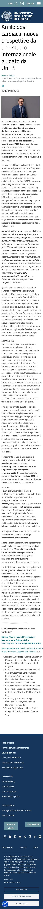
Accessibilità (7, 776)
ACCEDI (30, 3)
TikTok (35, 836)
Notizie (11, 75)
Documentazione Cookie (12, 882)
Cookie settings (9, 791)
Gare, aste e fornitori (11, 757)
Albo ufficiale (8, 742)
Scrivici (23, 847)
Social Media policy (11, 796)
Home (3, 75)
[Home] (17, 17)
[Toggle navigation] (39, 3)
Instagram (4, 836)
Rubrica (22, 3)
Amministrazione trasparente (15, 747)
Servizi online (8, 815)
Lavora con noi (9, 752)
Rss (40, 836)
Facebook (9, 836)
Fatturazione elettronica (13, 762)
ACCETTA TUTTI (21, 903)
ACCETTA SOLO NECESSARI (21, 896)
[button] (4, 904)
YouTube (20, 836)
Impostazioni (21, 889)
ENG (10, 3)
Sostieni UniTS (11, 826)
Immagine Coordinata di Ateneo (16, 810)
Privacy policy (8, 879)
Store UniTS (33, 824)
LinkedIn (14, 836)
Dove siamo (7, 847)
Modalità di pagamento (12, 767)
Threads (30, 836)
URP (36, 847)
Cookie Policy (8, 786)
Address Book (8, 805)
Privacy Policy (8, 781)
